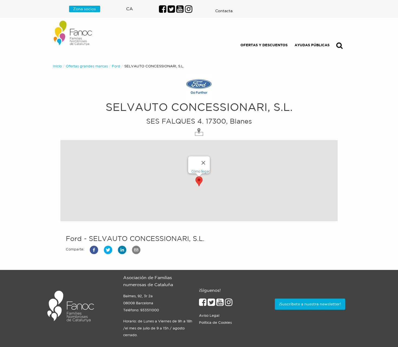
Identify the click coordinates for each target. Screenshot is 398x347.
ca (129, 8)
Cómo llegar (200, 171)
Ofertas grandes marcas (87, 66)
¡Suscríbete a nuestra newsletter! (310, 304)
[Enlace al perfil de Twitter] (171, 10)
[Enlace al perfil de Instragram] (188, 10)
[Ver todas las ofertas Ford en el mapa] (199, 131)
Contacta (224, 11)
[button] (94, 250)
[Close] (203, 162)
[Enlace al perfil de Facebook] (162, 10)
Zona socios (84, 9)
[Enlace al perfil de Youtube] (180, 10)
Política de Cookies (215, 322)
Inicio (57, 66)
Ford (116, 66)
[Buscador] (339, 47)
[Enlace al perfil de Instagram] (228, 303)
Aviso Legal (209, 315)
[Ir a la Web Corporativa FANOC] (73, 33)
